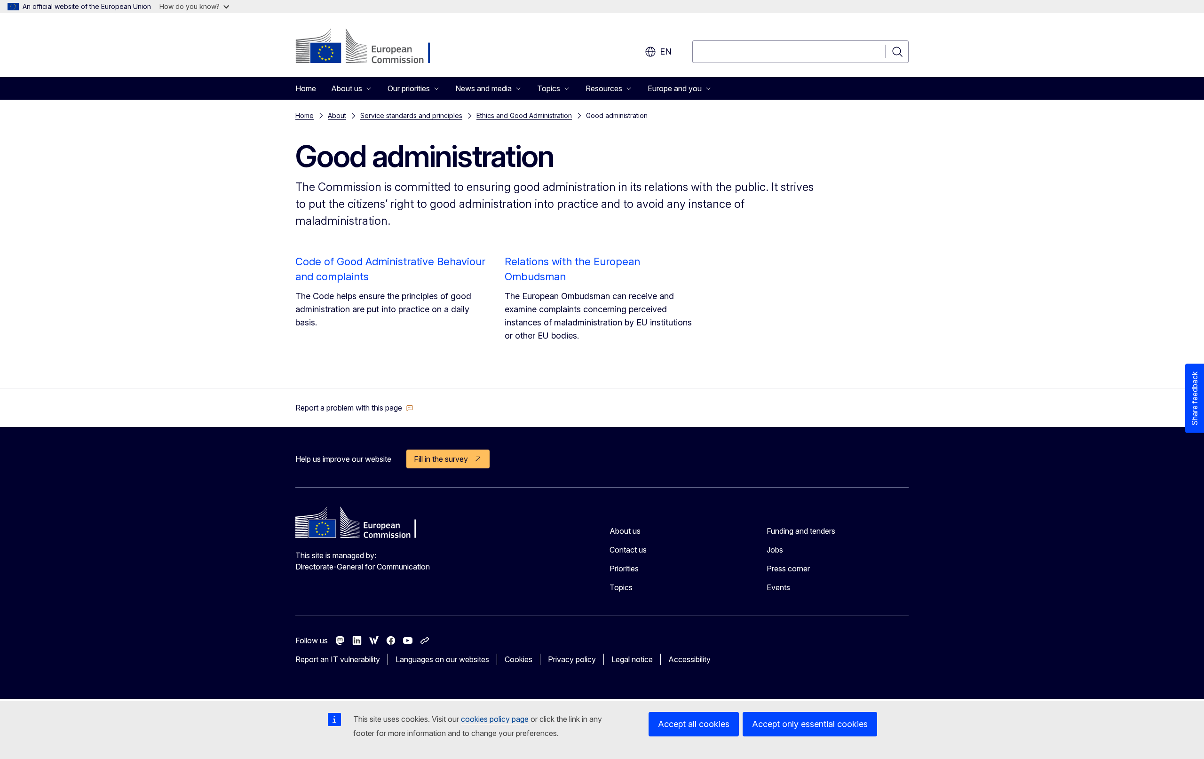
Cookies (518, 659)
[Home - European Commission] (371, 47)
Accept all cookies (693, 724)
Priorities (624, 568)
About (337, 115)
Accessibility (689, 659)
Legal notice (632, 659)
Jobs (775, 549)
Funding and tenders (801, 531)
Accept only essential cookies (810, 724)
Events (778, 587)
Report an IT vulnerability (337, 659)
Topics (621, 587)
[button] (354, 407)
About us (625, 531)
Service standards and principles (411, 115)
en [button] (666, 51)
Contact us (628, 549)
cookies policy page (495, 719)
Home (305, 88)
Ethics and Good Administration (524, 115)
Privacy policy (572, 659)
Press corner (788, 568)
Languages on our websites (442, 659)
